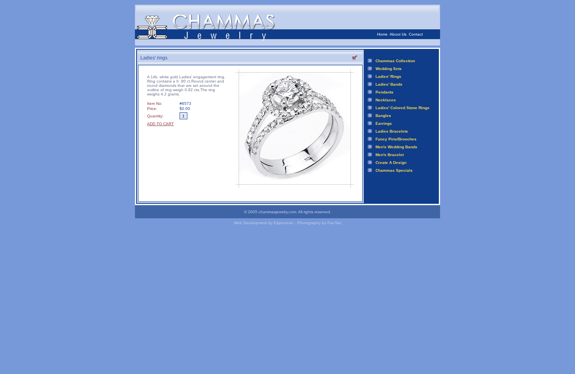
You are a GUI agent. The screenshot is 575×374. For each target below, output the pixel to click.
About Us (398, 34)
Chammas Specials (394, 170)
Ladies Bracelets (392, 131)
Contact (416, 34)
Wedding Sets (389, 69)
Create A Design (391, 162)
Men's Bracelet (390, 155)
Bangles (383, 115)
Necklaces (386, 100)
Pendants (385, 92)
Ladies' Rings (388, 76)
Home (382, 34)
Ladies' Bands (389, 84)
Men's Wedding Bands (396, 147)
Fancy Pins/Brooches (396, 139)
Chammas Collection (395, 61)
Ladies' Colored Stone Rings (402, 108)
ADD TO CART (160, 124)
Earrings (384, 123)
